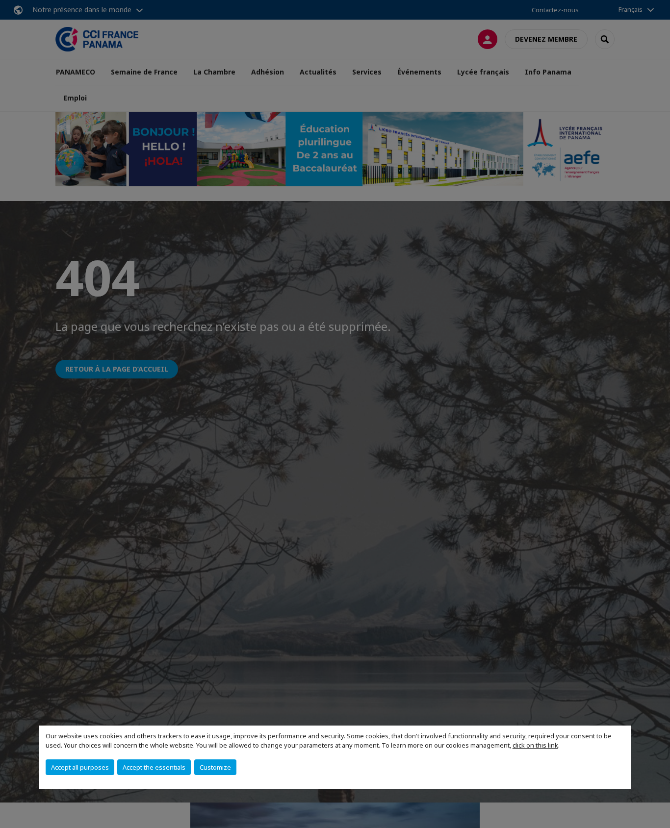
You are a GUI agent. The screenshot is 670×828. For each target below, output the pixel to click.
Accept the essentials (154, 767)
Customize (215, 767)
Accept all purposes (80, 767)
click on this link (535, 745)
